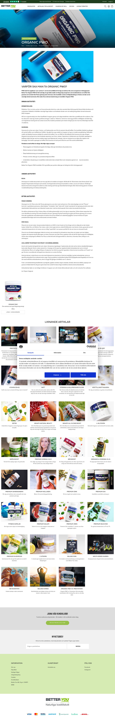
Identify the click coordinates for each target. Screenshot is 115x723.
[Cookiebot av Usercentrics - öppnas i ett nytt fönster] (88, 346)
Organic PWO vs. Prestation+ (72, 589)
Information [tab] (57, 352)
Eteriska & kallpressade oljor (72, 387)
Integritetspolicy (15, 675)
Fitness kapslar (14, 524)
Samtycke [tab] (30, 352)
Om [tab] (84, 352)
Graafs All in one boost (72, 423)
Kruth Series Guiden (100, 556)
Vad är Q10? (100, 348)
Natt (43, 387)
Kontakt (105, 1)
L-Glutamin (100, 423)
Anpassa (56, 375)
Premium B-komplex (14, 556)
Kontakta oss (51, 667)
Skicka (78, 646)
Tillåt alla (83, 375)
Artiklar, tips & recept (31, 45)
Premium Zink (72, 491)
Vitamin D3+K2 (14, 387)
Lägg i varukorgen (13, 312)
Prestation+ (14, 348)
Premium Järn (72, 524)
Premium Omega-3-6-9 (43, 459)
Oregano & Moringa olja (100, 459)
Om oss (13, 667)
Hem (23, 45)
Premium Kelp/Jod (101, 524)
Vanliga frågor (15, 672)
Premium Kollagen (43, 491)
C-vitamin (43, 556)
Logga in (110, 1)
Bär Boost (72, 459)
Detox (14, 423)
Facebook (87, 667)
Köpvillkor (14, 670)
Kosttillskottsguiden (100, 387)
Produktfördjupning (29, 38)
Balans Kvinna (43, 589)
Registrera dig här (57, 622)
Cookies (13, 677)
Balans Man (71, 556)
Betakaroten (14, 589)
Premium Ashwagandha (14, 491)
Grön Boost (14, 459)
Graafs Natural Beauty (43, 423)
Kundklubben (15, 680)
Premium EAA (100, 491)
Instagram (87, 670)
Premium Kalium (43, 524)
